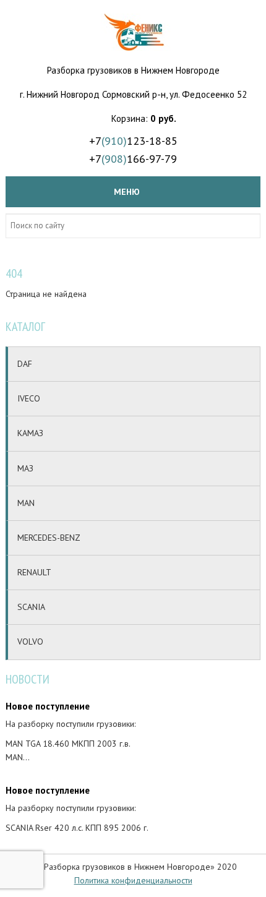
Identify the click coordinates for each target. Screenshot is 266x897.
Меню (127, 191)
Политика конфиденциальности (133, 880)
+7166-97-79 (133, 159)
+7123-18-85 (133, 141)
